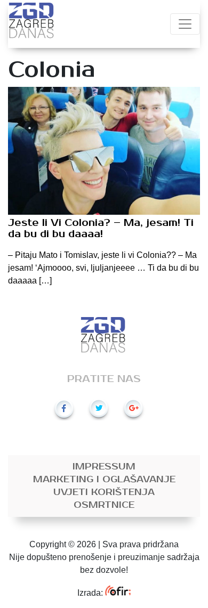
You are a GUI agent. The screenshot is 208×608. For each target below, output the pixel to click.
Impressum (104, 466)
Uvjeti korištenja (104, 492)
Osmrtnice (104, 505)
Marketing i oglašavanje (104, 479)
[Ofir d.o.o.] (117, 592)
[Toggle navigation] (185, 24)
